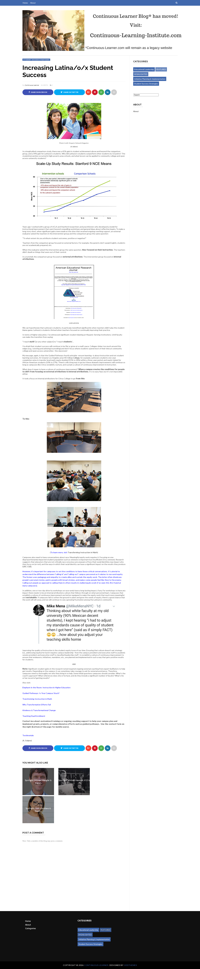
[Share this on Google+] (88, 92)
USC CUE (27, 566)
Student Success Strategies (36, 59)
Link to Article (74, 323)
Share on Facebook (38, 92)
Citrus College (73, 358)
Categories (30, 928)
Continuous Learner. (97, 965)
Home (25, 3)
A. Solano (74, 146)
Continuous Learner (32, 85)
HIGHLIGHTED (140, 74)
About (33, 3)
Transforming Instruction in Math (82, 552)
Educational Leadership (144, 69)
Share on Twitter (70, 92)
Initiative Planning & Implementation (149, 79)
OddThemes (130, 965)
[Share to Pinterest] (114, 92)
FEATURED (161, 69)
